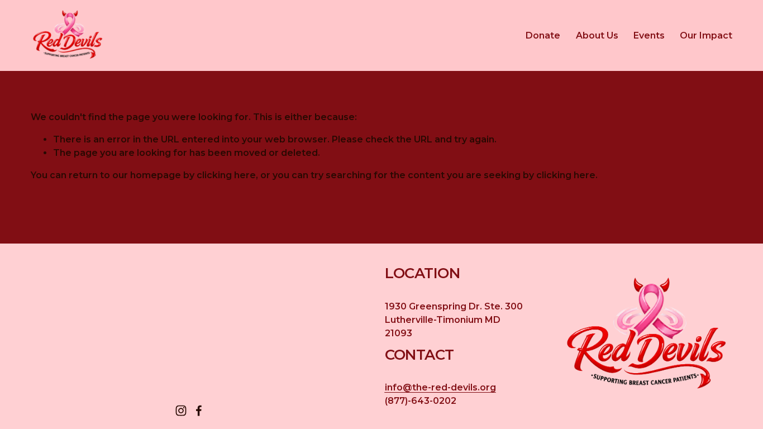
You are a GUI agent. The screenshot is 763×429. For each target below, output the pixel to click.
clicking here (226, 175)
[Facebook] (198, 410)
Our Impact (706, 35)
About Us (597, 35)
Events (649, 35)
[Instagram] (181, 410)
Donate (543, 35)
